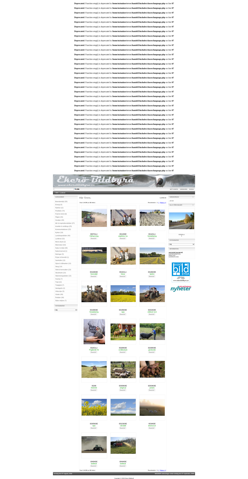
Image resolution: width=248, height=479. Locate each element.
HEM (56, 192)
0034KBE (152, 424)
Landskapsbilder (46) (62, 236)
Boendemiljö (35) (61, 201)
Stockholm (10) (60, 273)
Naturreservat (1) (61, 251)
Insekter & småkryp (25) (63, 226)
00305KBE (94, 424)
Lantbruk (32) (60, 239)
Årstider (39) (59, 297)
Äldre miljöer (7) (61, 301)
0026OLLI (94, 348)
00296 (94, 386)
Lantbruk (62, 192)
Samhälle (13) (60, 260)
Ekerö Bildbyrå (129, 478)
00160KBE (94, 272)
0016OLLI (123, 272)
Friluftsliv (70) (60, 211)
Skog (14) (58, 266)
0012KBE (123, 234)
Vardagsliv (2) (60, 288)
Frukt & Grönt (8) (61, 214)
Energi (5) (58, 205)
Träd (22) (58, 282)
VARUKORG (183, 189)
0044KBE (123, 462)
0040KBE (94, 462)
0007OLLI (94, 234)
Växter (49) (59, 294)
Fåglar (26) (59, 217)
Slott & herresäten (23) (63, 270)
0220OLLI (182, 234)
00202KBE (152, 310)
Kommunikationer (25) (63, 229)
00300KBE (123, 386)
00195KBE (123, 310)
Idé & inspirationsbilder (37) (65, 223)
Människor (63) (60, 245)
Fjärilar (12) (59, 208)
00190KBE (94, 310)
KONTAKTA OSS (174, 257)
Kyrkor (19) (59, 232)
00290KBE (152, 348)
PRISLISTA (172, 255)
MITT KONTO (174, 189)
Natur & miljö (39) (61, 248)
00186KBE (152, 272)
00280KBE (123, 348)
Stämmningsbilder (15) (63, 276)
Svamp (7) (59, 279)
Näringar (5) (59, 254)
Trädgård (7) (59, 285)
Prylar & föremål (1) (62, 257)
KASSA (191, 189)
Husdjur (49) (59, 220)
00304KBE (152, 386)
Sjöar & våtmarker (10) (63, 263)
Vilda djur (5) (59, 291)
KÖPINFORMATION (174, 254)
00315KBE (123, 424)
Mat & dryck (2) (60, 242)
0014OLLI (152, 234)
